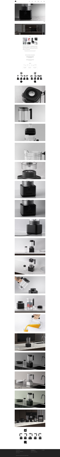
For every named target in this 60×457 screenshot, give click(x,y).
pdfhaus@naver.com (34, 450)
